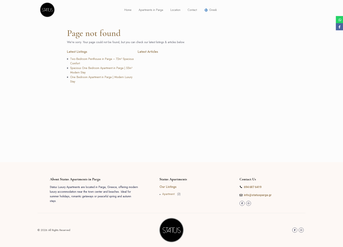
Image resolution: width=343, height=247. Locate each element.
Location (175, 10)
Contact (192, 10)
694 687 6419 (252, 187)
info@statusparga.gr (258, 195)
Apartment (168, 194)
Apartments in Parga (151, 10)
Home (127, 10)
